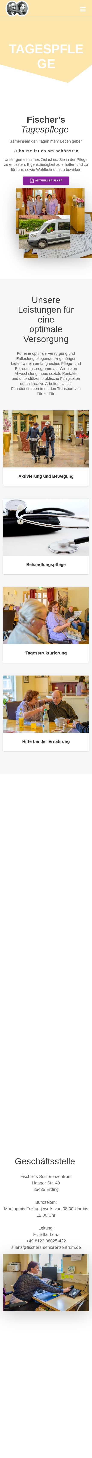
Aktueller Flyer (49, 180)
